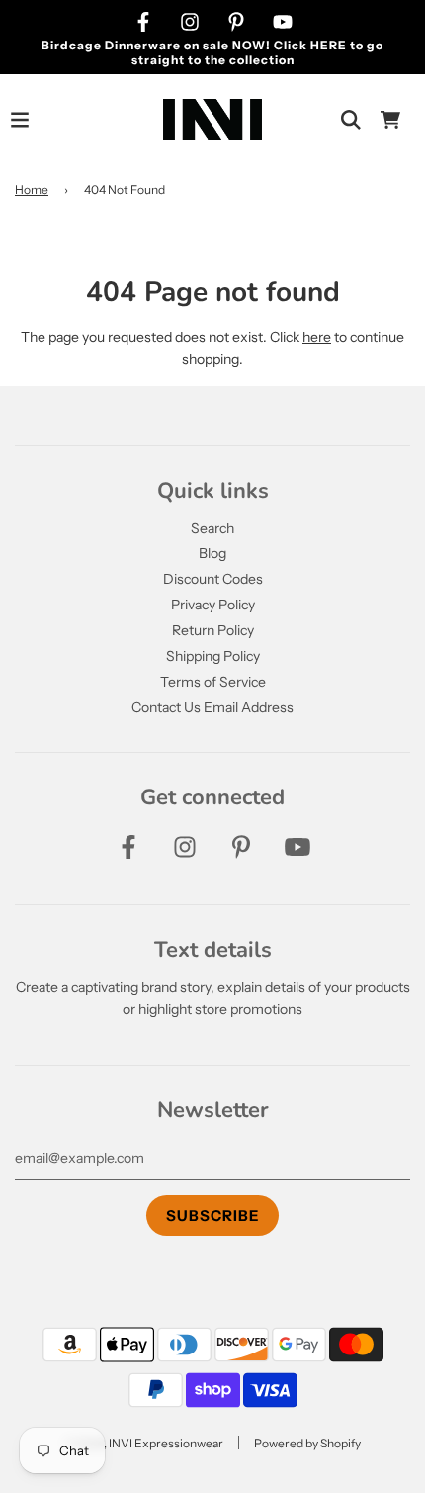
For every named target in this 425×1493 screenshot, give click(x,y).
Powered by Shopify (307, 1443)
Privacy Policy (213, 604)
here (316, 337)
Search (212, 528)
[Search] (351, 119)
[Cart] (390, 119)
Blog (212, 553)
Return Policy (213, 630)
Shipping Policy (213, 656)
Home (31, 189)
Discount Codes (213, 579)
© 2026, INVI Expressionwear (143, 1443)
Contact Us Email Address (212, 707)
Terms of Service (213, 682)
